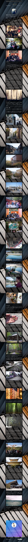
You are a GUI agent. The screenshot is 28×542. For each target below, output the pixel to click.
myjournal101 (8, 5)
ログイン (13, 515)
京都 (6, 17)
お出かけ (14, 16)
